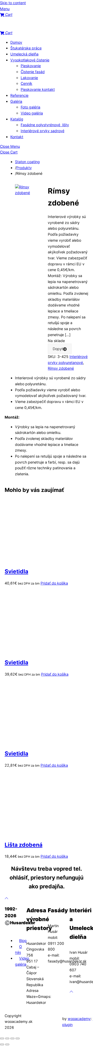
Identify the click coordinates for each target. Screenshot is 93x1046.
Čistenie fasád (33, 71)
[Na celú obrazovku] (7, 1038)
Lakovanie (29, 77)
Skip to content (13, 3)
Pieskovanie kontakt (38, 89)
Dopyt (58, 348)
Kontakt (16, 136)
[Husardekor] (26, 26)
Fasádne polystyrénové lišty (45, 125)
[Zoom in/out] (2, 1038)
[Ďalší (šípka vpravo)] (7, 1044)
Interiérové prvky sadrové (42, 131)
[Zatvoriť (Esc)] (18, 1038)
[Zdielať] (12, 1038)
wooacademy (79, 1018)
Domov (16, 42)
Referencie (19, 95)
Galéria (16, 101)
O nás (18, 949)
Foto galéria (30, 107)
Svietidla (16, 571)
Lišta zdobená (23, 844)
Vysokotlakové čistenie (29, 60)
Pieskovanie (31, 65)
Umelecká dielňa (24, 54)
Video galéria (32, 113)
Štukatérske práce (26, 48)
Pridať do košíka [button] (54, 583)
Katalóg (16, 119)
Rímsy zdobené (61, 368)
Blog (23, 940)
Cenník (26, 83)
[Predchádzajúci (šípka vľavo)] (2, 1044)
